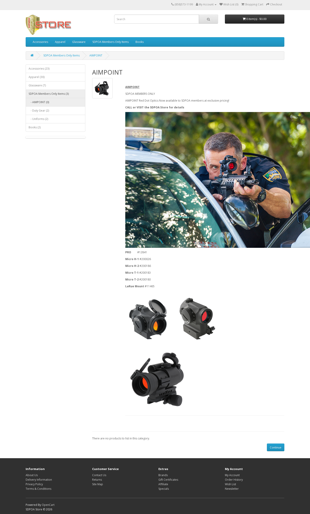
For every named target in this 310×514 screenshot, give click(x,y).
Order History (234, 480)
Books (139, 42)
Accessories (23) (39, 69)
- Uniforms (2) (38, 119)
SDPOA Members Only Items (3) (49, 94)
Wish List (230, 484)
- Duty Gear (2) (39, 110)
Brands (163, 475)
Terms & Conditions (38, 489)
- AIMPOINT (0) (39, 102)
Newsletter (232, 489)
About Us (32, 475)
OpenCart (48, 505)
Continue (275, 447)
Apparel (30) (36, 77)
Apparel (60, 42)
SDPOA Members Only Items (110, 42)
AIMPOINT (95, 55)
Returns (97, 480)
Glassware (79, 42)
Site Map (97, 484)
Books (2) (35, 127)
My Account (232, 475)
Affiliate (163, 484)
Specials (163, 489)
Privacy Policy (34, 484)
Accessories (40, 42)
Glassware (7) (37, 85)
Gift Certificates (168, 480)
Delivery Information (39, 480)
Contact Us (99, 475)
